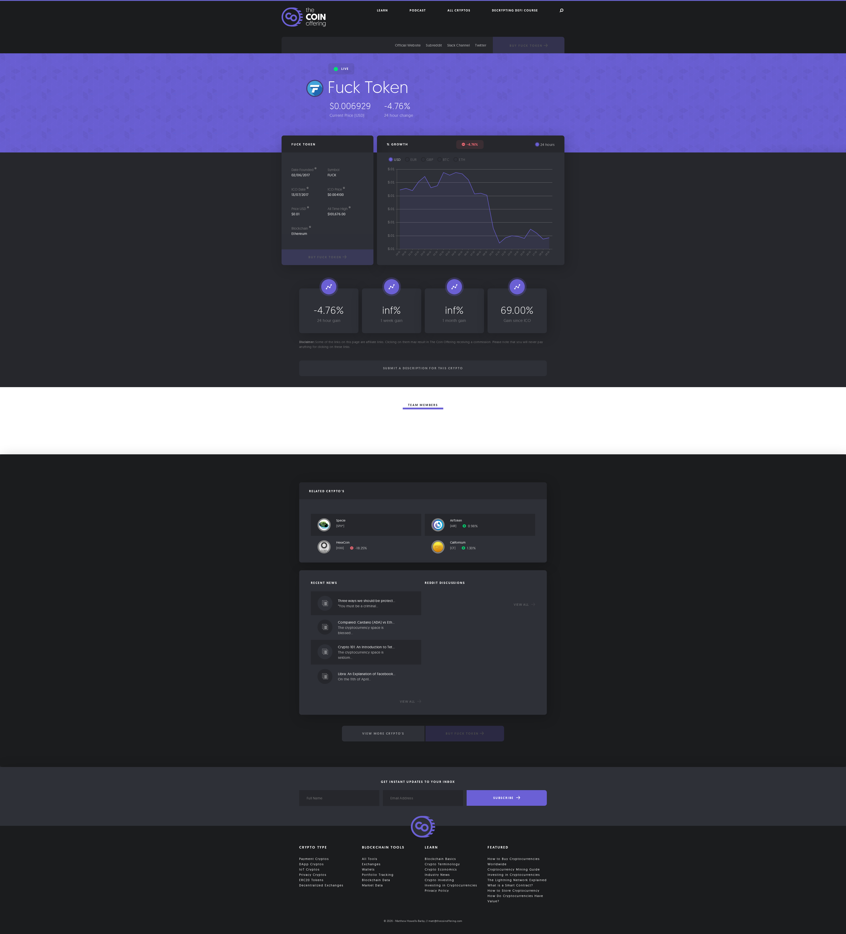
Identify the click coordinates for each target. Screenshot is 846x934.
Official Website (408, 45)
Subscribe (504, 798)
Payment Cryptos (314, 859)
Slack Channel (458, 45)
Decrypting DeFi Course (515, 10)
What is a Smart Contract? (510, 885)
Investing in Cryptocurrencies (451, 885)
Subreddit (434, 45)
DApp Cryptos (311, 864)
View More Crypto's (383, 733)
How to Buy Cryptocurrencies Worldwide (514, 861)
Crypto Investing (439, 880)
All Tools (369, 859)
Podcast (418, 10)
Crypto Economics (441, 869)
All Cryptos (458, 10)
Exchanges (371, 864)
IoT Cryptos (309, 869)
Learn (382, 10)
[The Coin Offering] (423, 827)
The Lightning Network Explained (517, 880)
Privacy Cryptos (313, 875)
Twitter (480, 45)
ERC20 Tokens (311, 880)
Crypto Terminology (442, 864)
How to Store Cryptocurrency (514, 891)
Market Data (372, 885)
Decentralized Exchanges (321, 885)
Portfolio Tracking (378, 875)
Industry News (437, 875)
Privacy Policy (437, 891)
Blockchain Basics (440, 859)
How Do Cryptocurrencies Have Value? (515, 898)
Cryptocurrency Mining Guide (514, 869)
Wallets (368, 869)
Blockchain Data (376, 880)
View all (408, 702)
